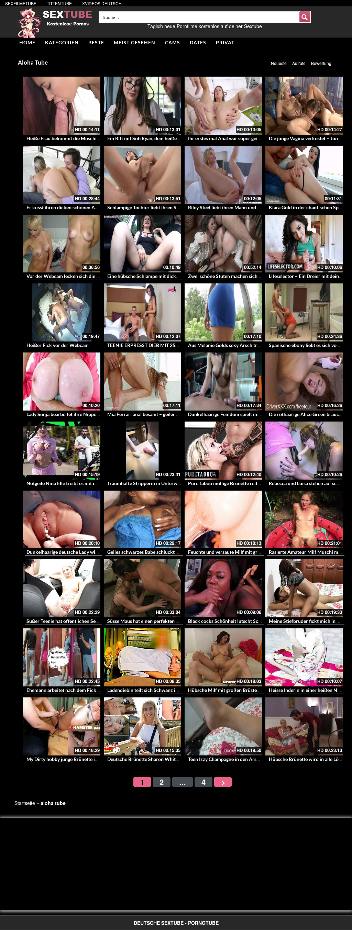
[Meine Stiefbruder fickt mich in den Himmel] (304, 588)
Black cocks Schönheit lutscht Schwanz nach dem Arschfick (252, 621)
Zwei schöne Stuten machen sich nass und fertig (239, 276)
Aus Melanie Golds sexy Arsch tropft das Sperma (240, 345)
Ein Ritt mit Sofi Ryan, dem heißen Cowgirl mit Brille (162, 138)
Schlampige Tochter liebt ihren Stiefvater (151, 207)
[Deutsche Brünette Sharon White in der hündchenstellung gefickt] (142, 726)
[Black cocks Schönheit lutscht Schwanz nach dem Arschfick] (223, 588)
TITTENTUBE (59, 3)
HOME (27, 42)
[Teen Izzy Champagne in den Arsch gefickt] (223, 726)
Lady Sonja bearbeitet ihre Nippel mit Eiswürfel (76, 414)
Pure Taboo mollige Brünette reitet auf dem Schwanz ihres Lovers (257, 483)
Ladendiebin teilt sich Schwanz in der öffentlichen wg (164, 690)
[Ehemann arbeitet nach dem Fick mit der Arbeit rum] (61, 657)
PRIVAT (225, 42)
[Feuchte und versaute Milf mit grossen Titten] (223, 520)
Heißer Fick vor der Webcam (57, 345)
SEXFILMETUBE (20, 3)
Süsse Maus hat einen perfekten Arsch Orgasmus (159, 621)
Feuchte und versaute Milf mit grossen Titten (235, 552)
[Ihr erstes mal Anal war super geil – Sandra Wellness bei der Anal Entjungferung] (223, 106)
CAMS (172, 42)
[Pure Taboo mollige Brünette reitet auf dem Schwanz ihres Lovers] (223, 451)
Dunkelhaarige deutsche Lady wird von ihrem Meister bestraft (92, 552)
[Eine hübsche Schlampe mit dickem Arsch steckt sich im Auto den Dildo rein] (142, 244)
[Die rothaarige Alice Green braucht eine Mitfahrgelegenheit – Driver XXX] (304, 381)
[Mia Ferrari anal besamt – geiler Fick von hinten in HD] (142, 381)
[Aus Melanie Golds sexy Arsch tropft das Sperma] (223, 312)
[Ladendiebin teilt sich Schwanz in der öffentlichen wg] (142, 657)
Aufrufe (299, 63)
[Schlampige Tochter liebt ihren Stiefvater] (142, 175)
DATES (198, 42)
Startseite (24, 802)
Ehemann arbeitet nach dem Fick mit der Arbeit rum (82, 690)
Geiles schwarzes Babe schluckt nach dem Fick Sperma (165, 552)
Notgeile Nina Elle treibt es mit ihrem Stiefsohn (76, 483)
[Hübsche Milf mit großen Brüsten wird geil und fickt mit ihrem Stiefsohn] (223, 657)
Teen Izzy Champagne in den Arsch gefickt (232, 759)
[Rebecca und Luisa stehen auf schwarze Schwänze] (304, 451)
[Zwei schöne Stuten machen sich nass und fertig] (223, 244)
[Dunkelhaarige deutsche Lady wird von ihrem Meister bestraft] (61, 520)
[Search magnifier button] (304, 16)
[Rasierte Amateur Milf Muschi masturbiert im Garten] (304, 520)
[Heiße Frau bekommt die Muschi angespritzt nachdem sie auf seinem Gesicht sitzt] (61, 106)
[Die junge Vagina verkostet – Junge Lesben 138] (304, 106)
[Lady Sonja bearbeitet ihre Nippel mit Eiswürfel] (61, 381)
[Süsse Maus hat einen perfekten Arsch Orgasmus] (142, 588)
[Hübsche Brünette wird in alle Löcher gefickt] (304, 726)
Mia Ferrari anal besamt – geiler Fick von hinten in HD (164, 414)
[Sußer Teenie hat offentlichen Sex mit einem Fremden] (61, 588)
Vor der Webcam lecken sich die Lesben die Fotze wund (85, 276)
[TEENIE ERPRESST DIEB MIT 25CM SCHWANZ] (142, 312)
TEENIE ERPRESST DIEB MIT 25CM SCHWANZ (158, 345)
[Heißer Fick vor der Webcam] (61, 312)
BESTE (96, 42)
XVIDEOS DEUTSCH (102, 3)
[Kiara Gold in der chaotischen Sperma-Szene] (304, 175)
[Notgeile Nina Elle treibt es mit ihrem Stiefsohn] (61, 451)
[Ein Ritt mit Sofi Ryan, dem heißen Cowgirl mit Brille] (142, 106)
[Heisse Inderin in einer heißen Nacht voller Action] (304, 657)
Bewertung (321, 63)
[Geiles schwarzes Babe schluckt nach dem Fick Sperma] (142, 520)
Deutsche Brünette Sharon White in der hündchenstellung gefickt (176, 759)
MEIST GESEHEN (134, 42)
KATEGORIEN (62, 42)
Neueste (279, 63)
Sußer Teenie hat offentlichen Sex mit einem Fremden (83, 621)
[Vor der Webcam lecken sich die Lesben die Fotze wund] (61, 244)
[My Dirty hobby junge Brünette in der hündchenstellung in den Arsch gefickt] (61, 726)
